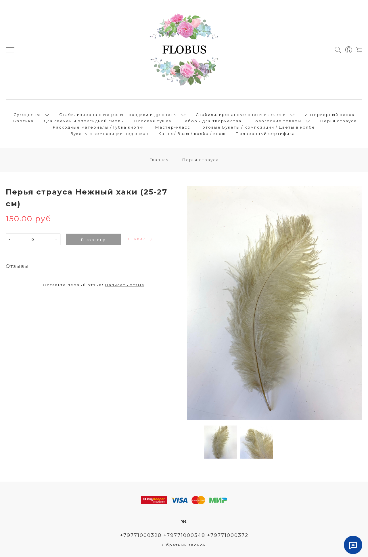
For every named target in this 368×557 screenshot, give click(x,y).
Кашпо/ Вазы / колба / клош (192, 133)
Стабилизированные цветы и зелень (241, 114)
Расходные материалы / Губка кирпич (99, 127)
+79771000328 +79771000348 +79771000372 (184, 535)
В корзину (93, 239)
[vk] (184, 521)
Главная (159, 159)
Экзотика (22, 121)
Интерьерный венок (329, 114)
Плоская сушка (152, 121)
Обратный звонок (184, 545)
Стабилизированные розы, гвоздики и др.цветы (118, 114)
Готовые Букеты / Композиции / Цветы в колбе (257, 127)
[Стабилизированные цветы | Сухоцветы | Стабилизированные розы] (184, 50)
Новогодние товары (276, 121)
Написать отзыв (124, 285)
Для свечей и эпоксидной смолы (84, 121)
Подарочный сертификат (267, 133)
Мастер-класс (172, 127)
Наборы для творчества (211, 121)
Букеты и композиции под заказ (109, 133)
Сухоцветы (27, 114)
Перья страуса (338, 121)
